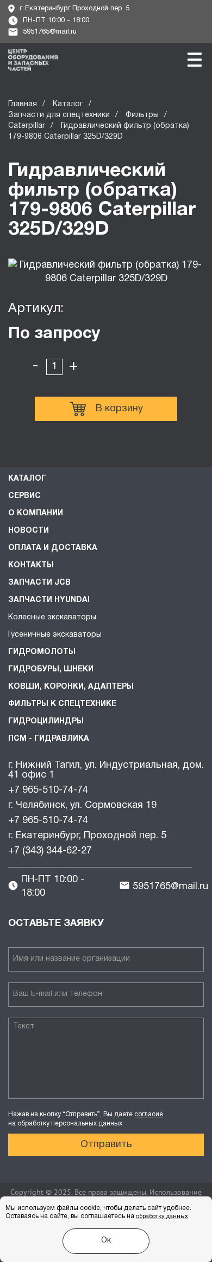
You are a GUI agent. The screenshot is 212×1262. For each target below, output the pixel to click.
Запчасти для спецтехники (59, 115)
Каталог (68, 104)
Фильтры (142, 115)
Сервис (24, 496)
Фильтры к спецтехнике (62, 704)
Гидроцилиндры (46, 721)
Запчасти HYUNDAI (49, 600)
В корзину (119, 408)
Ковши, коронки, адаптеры (71, 686)
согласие (148, 1114)
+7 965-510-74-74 (48, 790)
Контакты (31, 565)
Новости (28, 530)
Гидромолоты (42, 652)
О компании (35, 513)
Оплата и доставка (52, 548)
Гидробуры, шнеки (50, 669)
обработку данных (162, 1216)
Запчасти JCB (39, 582)
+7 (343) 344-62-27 (50, 851)
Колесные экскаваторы (52, 617)
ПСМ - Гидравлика (48, 738)
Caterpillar (26, 126)
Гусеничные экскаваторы (55, 634)
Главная (22, 104)
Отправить (106, 1144)
